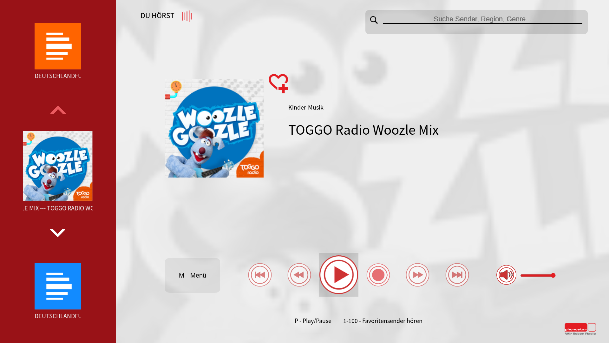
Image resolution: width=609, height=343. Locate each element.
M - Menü (192, 275)
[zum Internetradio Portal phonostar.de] (580, 333)
